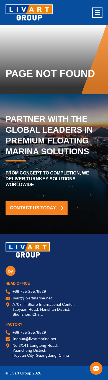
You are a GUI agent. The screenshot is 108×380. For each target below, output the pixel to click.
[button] (97, 12)
